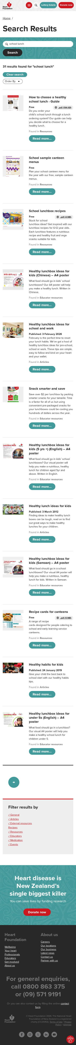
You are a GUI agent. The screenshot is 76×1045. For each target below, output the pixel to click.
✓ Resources (15, 831)
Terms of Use (56, 1022)
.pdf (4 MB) (65, 217)
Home (7, 18)
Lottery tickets (48, 5)
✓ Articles (13, 819)
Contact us (47, 956)
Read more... (42, 139)
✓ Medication (15, 840)
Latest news (47, 953)
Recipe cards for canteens (48, 612)
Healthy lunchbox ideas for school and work (49, 326)
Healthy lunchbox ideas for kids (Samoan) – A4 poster (49, 561)
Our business (48, 949)
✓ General (13, 814)
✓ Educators (15, 836)
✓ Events (13, 844)
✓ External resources (20, 823)
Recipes (13, 827)
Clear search (14, 74)
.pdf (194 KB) (64, 107)
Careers (45, 941)
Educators (10, 958)
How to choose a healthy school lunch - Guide (47, 99)
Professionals (12, 954)
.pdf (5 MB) (65, 618)
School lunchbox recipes (47, 211)
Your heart (10, 950)
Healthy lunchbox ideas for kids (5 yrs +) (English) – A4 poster (49, 449)
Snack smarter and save (47, 389)
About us (10, 965)
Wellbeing (10, 947)
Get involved (12, 961)
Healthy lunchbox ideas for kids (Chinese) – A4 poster (49, 273)
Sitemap (67, 1024)
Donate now (66, 5)
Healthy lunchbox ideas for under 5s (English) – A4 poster (49, 718)
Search (12, 53)
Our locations (48, 945)
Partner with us (49, 960)
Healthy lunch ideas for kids (50, 506)
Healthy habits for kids (46, 664)
